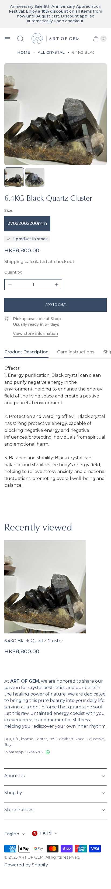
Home (23, 52)
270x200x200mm (27, 223)
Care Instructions (76, 352)
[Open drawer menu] (7, 39)
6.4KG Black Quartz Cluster (33, 640)
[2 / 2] (35, 177)
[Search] (20, 39)
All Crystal (51, 52)
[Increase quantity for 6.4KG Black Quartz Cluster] (56, 284)
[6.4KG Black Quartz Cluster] (45, 586)
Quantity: (13, 272)
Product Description (26, 352)
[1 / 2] (14, 177)
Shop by (13, 792)
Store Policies (18, 809)
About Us (14, 775)
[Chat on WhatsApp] (48, 752)
